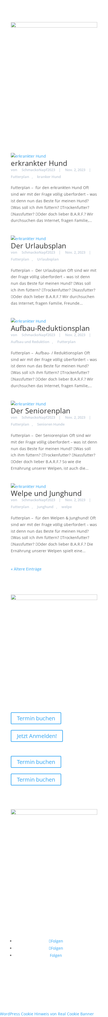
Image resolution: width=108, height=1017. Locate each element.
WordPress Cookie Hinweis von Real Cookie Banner (47, 1013)
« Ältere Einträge (26, 569)
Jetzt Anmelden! (37, 736)
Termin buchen (36, 718)
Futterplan (66, 341)
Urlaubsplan (48, 259)
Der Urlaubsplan (38, 246)
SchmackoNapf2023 (38, 169)
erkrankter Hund (39, 163)
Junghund (45, 506)
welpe (66, 506)
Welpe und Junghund (46, 493)
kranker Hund (49, 176)
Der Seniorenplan (40, 411)
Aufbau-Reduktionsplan (50, 328)
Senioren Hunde (51, 424)
